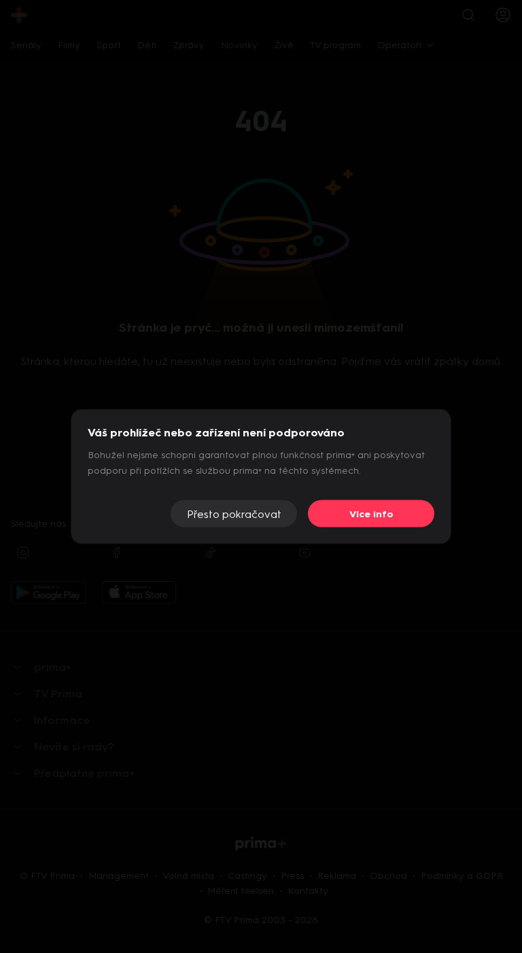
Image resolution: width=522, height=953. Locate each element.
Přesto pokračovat (234, 513)
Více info (371, 513)
